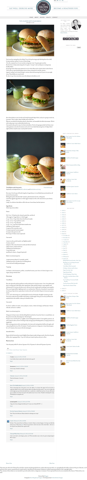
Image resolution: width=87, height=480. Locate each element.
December (65, 235)
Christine (12, 376)
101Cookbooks (24, 189)
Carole (11, 420)
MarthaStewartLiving (35, 189)
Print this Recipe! (48, 187)
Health (48, 17)
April (64, 252)
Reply (11, 361)
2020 (63, 219)
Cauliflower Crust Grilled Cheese (73, 143)
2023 (63, 212)
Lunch (14, 350)
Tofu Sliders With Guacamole (69, 266)
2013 (63, 233)
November (65, 237)
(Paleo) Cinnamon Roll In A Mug (73, 165)
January (64, 258)
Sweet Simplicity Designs (35, 478)
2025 (63, 210)
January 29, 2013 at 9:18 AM (29, 411)
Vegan (21, 350)
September (65, 242)
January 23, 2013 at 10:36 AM (21, 376)
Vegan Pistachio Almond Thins (69, 285)
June (64, 248)
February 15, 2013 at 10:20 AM (26, 433)
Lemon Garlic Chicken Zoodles (73, 346)
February (65, 256)
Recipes (42, 17)
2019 (63, 221)
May (64, 250)
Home (31, 17)
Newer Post (9, 463)
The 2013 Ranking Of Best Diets (70, 274)
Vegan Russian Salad (67, 272)
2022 (63, 214)
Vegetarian (25, 350)
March (64, 254)
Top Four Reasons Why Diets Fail (70, 283)
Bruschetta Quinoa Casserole (72, 186)
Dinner (11, 350)
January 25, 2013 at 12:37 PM (24, 401)
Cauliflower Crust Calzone (72, 193)
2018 (63, 223)
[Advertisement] (70, 69)
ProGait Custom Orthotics (16, 411)
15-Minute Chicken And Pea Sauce (70, 268)
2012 (63, 288)
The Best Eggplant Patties (71, 325)
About (36, 17)
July (64, 246)
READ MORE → (64, 33)
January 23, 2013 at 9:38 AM (22, 366)
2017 (63, 225)
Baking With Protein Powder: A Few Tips (72, 260)
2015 (63, 229)
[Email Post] (7, 348)
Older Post (51, 463)
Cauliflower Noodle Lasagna (72, 158)
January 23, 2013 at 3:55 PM (28, 385)
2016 (63, 227)
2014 (63, 231)
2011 (63, 290)
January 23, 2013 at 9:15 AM (20, 357)
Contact (55, 17)
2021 (63, 217)
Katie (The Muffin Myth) (16, 385)
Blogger (46, 476)
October (65, 239)
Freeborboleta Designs (57, 478)
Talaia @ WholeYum (15, 433)
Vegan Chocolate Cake (68, 270)
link (22, 424)
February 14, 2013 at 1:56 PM (20, 420)
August (64, 244)
